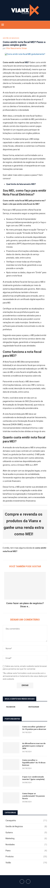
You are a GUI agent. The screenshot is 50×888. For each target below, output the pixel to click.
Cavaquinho (26, 820)
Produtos (26, 856)
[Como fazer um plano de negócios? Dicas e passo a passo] (25, 586)
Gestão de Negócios (26, 826)
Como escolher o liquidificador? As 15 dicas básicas (33, 762)
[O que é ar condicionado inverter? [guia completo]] (11, 781)
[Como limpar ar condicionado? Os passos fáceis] (11, 797)
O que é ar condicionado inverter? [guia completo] (33, 778)
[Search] (47, 25)
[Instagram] (43, 25)
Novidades (26, 844)
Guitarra (26, 832)
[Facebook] (40, 25)
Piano (26, 850)
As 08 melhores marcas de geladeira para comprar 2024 (34, 745)
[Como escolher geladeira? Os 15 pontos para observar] (11, 731)
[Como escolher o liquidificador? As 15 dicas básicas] (11, 764)
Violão (26, 862)
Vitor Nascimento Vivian (16, 48)
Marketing (26, 838)
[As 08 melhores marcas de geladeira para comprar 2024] (11, 747)
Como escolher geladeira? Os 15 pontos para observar (34, 728)
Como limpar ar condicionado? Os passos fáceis (33, 796)
